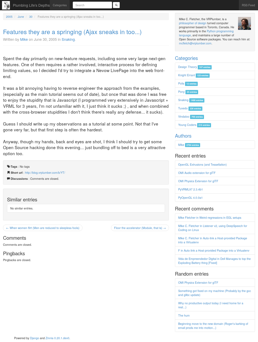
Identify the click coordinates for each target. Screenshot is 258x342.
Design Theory (194, 67)
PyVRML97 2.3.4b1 (190, 189)
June (21, 17)
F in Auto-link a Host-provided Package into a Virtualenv (213, 250)
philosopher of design (192, 23)
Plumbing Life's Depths (31, 5)
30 (30, 17)
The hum (184, 315)
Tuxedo (189, 108)
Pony (187, 92)
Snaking (68, 39)
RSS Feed (248, 5)
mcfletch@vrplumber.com (195, 43)
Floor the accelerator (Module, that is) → (140, 228)
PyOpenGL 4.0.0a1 (190, 198)
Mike (24, 39)
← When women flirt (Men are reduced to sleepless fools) (42, 228)
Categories (60, 5)
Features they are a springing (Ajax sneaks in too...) (72, 31)
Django (34, 338)
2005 (9, 17)
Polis (187, 83)
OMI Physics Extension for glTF (198, 181)
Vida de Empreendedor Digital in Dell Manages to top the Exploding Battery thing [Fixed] (214, 261)
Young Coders (194, 125)
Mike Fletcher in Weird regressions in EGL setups (209, 217)
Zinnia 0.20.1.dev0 (57, 338)
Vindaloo (190, 116)
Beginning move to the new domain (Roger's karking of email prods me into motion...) (213, 326)
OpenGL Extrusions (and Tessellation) (202, 164)
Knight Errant (193, 75)
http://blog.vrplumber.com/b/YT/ (45, 172)
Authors (183, 135)
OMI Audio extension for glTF (197, 173)
